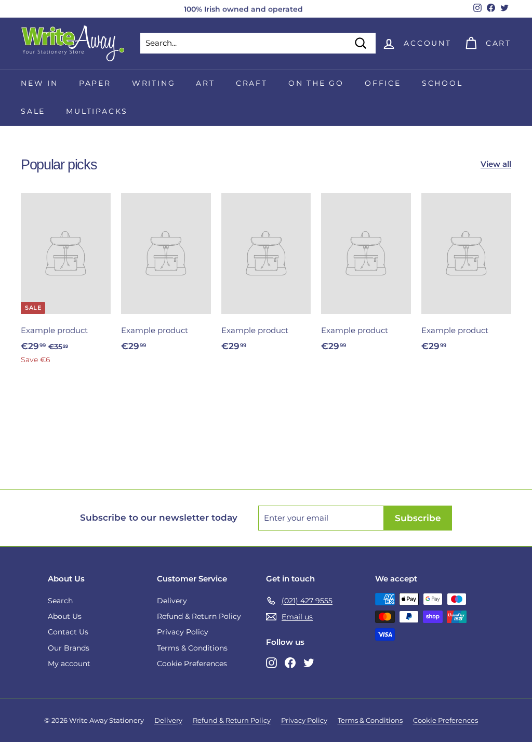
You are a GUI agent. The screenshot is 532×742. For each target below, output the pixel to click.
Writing (154, 83)
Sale (33, 111)
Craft (252, 83)
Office (383, 83)
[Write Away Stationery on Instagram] (271, 662)
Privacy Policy (182, 632)
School (442, 83)
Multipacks (97, 111)
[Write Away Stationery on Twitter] (308, 662)
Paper (95, 83)
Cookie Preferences (192, 663)
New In (39, 83)
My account (69, 663)
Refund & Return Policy (199, 616)
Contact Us (68, 632)
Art (205, 83)
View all (496, 164)
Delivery (172, 600)
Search (60, 600)
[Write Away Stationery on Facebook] (290, 662)
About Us (65, 616)
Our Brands (68, 648)
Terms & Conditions (192, 648)
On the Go (316, 83)
